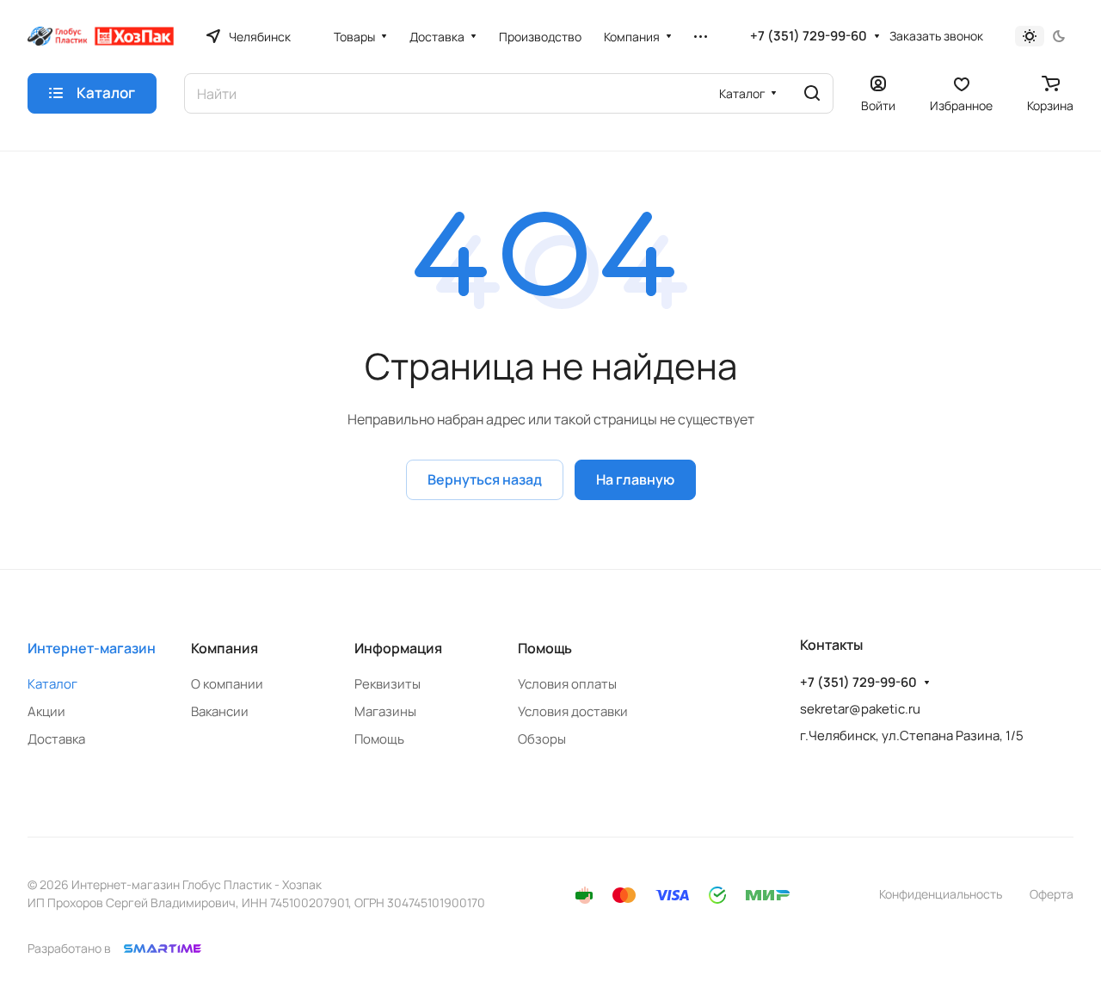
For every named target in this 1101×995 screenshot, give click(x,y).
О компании (227, 684)
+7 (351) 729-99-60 (808, 36)
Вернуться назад (484, 479)
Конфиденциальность (940, 894)
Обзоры (542, 739)
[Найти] (811, 93)
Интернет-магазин (92, 648)
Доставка (56, 739)
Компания (224, 648)
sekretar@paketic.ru (860, 709)
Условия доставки (573, 711)
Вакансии (220, 711)
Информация (398, 648)
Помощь (379, 739)
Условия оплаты (567, 684)
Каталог (52, 684)
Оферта (1051, 894)
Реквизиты (387, 684)
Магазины (385, 711)
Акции (46, 711)
